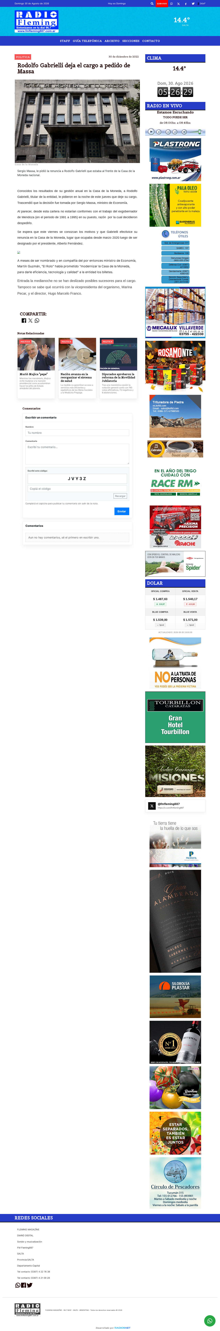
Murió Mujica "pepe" (34, 374)
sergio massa (86, 48)
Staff (65, 41)
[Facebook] (186, 3)
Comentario (31, 441)
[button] (152, 3)
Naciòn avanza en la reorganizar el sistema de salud (76, 377)
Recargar (120, 496)
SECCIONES (131, 41)
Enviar (122, 511)
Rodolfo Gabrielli (114, 48)
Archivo (112, 41)
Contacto (151, 41)
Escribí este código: (38, 470)
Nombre (29, 427)
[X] (178, 3)
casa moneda (63, 48)
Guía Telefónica (87, 41)
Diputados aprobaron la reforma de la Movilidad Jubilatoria (118, 377)
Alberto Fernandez (152, 48)
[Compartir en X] (30, 321)
